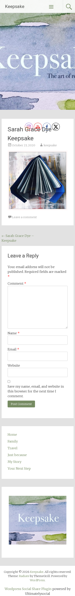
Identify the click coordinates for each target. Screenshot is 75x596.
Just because (17, 455)
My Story (14, 462)
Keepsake (14, 6)
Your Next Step (19, 468)
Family (13, 441)
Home (12, 435)
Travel (12, 448)
